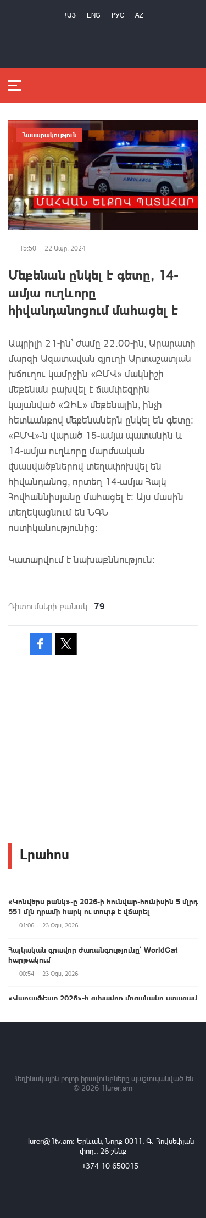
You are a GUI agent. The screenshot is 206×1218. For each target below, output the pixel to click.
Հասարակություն (49, 134)
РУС (118, 15)
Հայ (69, 15)
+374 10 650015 (110, 1165)
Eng (94, 15)
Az (139, 15)
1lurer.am (116, 1087)
